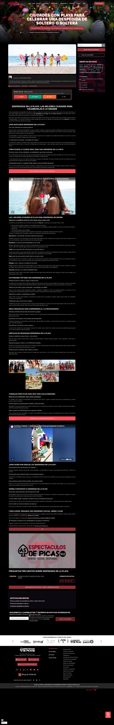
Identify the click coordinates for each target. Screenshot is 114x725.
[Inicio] (20, 32)
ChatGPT (36, 96)
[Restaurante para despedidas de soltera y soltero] (50, 641)
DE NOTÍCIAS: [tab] (52, 657)
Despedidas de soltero (34, 576)
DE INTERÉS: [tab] (52, 651)
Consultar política (33, 620)
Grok (65, 96)
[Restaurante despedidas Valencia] (27, 650)
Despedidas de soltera (23, 576)
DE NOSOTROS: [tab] (53, 648)
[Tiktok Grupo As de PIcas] (23, 669)
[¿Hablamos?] (108, 714)
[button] (39, 3)
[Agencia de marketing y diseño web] (95, 690)
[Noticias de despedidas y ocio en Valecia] (30, 669)
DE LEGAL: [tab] (52, 654)
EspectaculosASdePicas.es (41, 525)
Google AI (22, 96)
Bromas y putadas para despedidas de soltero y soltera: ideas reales (27, 601)
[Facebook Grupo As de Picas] (20, 669)
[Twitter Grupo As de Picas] (27, 669)
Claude (50, 96)
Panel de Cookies (67, 673)
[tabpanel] (84, 664)
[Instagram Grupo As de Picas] (17, 669)
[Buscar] (103, 45)
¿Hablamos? (108, 716)
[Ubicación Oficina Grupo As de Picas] (37, 669)
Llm (74, 686)
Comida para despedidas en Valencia (19, 606)
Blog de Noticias (29, 674)
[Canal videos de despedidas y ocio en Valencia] (34, 669)
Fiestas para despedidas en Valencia (19, 603)
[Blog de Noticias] (19, 674)
